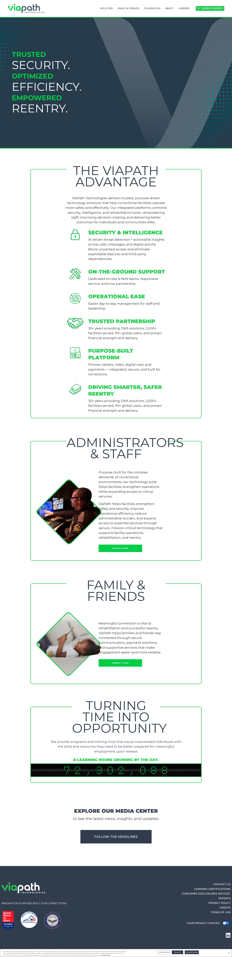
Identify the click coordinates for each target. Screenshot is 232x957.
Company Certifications (212, 889)
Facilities (106, 8)
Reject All (177, 952)
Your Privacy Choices (203, 923)
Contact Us (222, 884)
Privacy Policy (219, 902)
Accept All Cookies (192, 952)
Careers (183, 8)
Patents (224, 898)
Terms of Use (221, 912)
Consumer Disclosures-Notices (206, 893)
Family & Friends (128, 8)
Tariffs (225, 907)
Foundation (152, 8)
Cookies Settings (163, 952)
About (169, 8)
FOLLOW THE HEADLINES (116, 837)
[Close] (229, 953)
